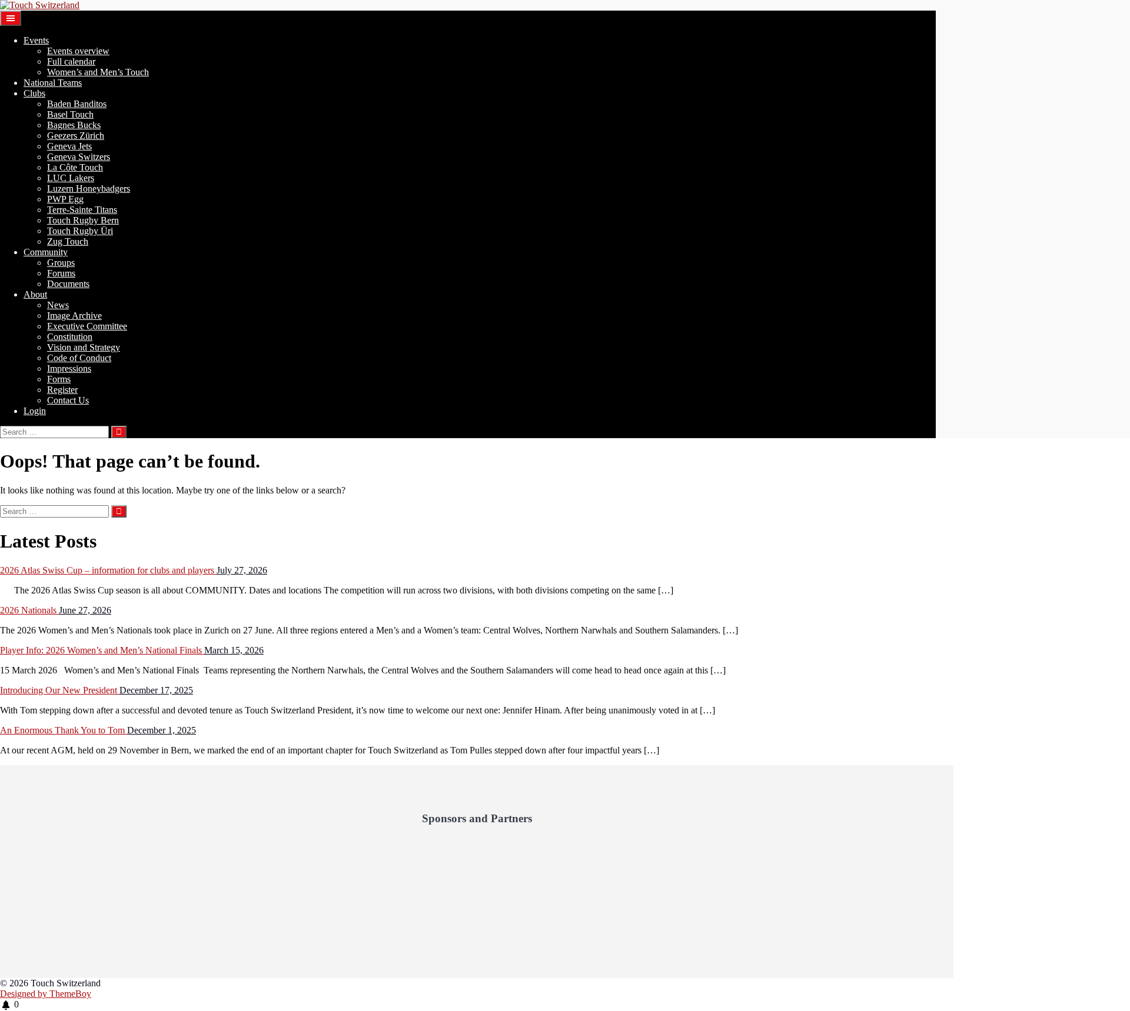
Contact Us (68, 400)
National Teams (53, 83)
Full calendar (71, 61)
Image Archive (74, 316)
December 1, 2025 (161, 730)
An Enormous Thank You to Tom (63, 730)
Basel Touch (70, 114)
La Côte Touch (75, 167)
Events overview (78, 51)
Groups (61, 263)
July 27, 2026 (242, 570)
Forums (61, 273)
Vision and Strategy (83, 347)
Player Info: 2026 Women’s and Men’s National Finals (102, 650)
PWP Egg (65, 199)
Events (36, 40)
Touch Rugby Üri (80, 231)
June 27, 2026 (85, 610)
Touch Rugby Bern (83, 220)
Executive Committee (87, 326)
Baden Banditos (77, 104)
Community (46, 252)
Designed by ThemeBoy (45, 994)
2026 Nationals (29, 610)
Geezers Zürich (75, 136)
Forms (59, 379)
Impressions (69, 368)
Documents (68, 284)
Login (35, 411)
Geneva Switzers (78, 157)
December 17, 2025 (156, 690)
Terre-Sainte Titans (82, 210)
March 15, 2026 (234, 650)
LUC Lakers (70, 178)
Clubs (34, 93)
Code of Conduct (79, 358)
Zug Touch (67, 241)
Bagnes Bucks (74, 125)
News (58, 305)
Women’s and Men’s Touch (98, 72)
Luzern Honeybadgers (88, 188)
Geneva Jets (69, 146)
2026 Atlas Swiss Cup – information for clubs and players (108, 570)
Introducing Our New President (59, 690)
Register (62, 390)
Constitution (69, 337)
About (35, 294)
